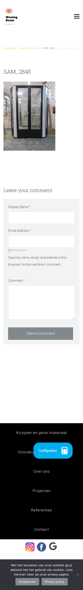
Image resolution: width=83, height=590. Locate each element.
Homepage (9, 48)
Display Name (19, 207)
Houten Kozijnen (29, 48)
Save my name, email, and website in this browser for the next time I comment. (37, 261)
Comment (16, 280)
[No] (77, 574)
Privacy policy (54, 582)
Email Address (19, 230)
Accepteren (27, 582)
